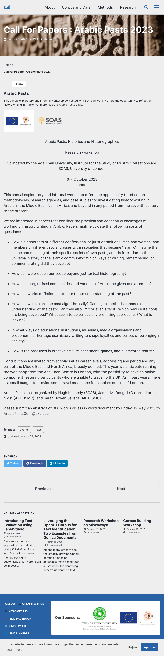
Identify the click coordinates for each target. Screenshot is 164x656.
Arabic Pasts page (70, 104)
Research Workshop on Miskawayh (101, 523)
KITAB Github (18, 611)
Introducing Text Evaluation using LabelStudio (18, 525)
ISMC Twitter (18, 626)
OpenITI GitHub (33, 603)
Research (128, 7)
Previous (43, 489)
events (24, 429)
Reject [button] (132, 647)
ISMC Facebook (19, 618)
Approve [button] (150, 647)
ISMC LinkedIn (18, 633)
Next (121, 489)
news (38, 429)
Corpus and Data (76, 7)
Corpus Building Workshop (137, 523)
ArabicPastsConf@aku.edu (26, 413)
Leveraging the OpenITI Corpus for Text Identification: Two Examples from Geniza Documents (60, 529)
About (50, 7)
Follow (19, 83)
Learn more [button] (14, 649)
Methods (105, 7)
